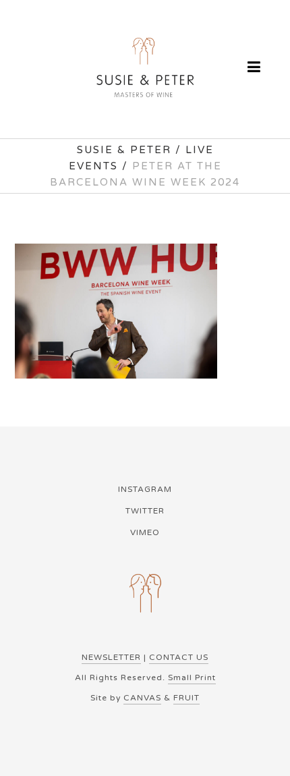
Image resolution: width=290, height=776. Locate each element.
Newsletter (111, 657)
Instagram (145, 489)
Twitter (145, 511)
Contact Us (178, 657)
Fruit (186, 697)
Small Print (192, 677)
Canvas (142, 697)
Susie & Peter (124, 150)
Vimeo (145, 532)
